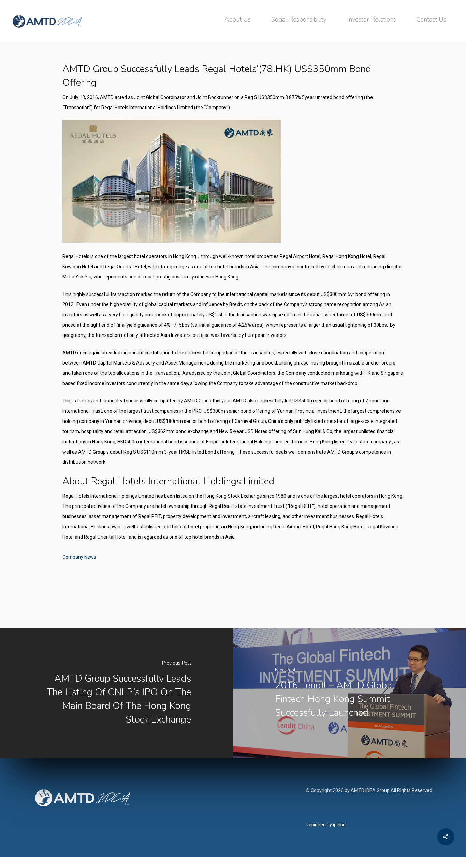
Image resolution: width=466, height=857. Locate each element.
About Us (237, 19)
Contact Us (431, 19)
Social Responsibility (298, 19)
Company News (79, 557)
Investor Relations (371, 19)
